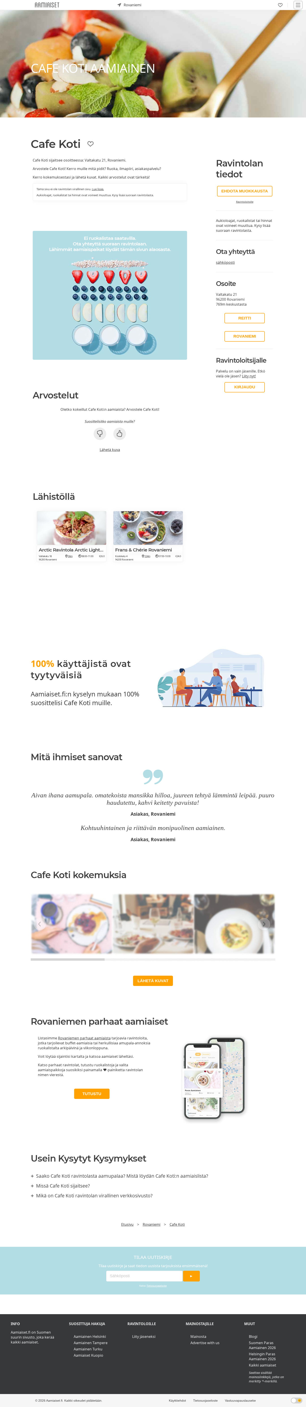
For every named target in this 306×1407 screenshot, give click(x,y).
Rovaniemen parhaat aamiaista (84, 1038)
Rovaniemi (244, 336)
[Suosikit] (280, 5)
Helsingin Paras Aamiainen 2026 (262, 1356)
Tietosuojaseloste (157, 1285)
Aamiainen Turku (88, 1349)
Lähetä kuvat (153, 981)
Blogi (253, 1336)
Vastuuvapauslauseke (240, 1400)
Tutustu (91, 1094)
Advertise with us (205, 1342)
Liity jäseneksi (143, 1336)
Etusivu (127, 1224)
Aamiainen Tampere (91, 1342)
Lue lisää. (98, 189)
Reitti (244, 318)
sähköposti (225, 262)
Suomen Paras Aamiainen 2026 (262, 1345)
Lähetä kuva (110, 449)
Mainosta (198, 1336)
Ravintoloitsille (244, 201)
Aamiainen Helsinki (90, 1336)
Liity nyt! (249, 376)
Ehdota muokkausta (244, 191)
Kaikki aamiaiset (262, 1365)
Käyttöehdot (177, 1400)
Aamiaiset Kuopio (88, 1355)
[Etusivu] (47, 5)
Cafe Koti (177, 1224)
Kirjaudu (244, 387)
